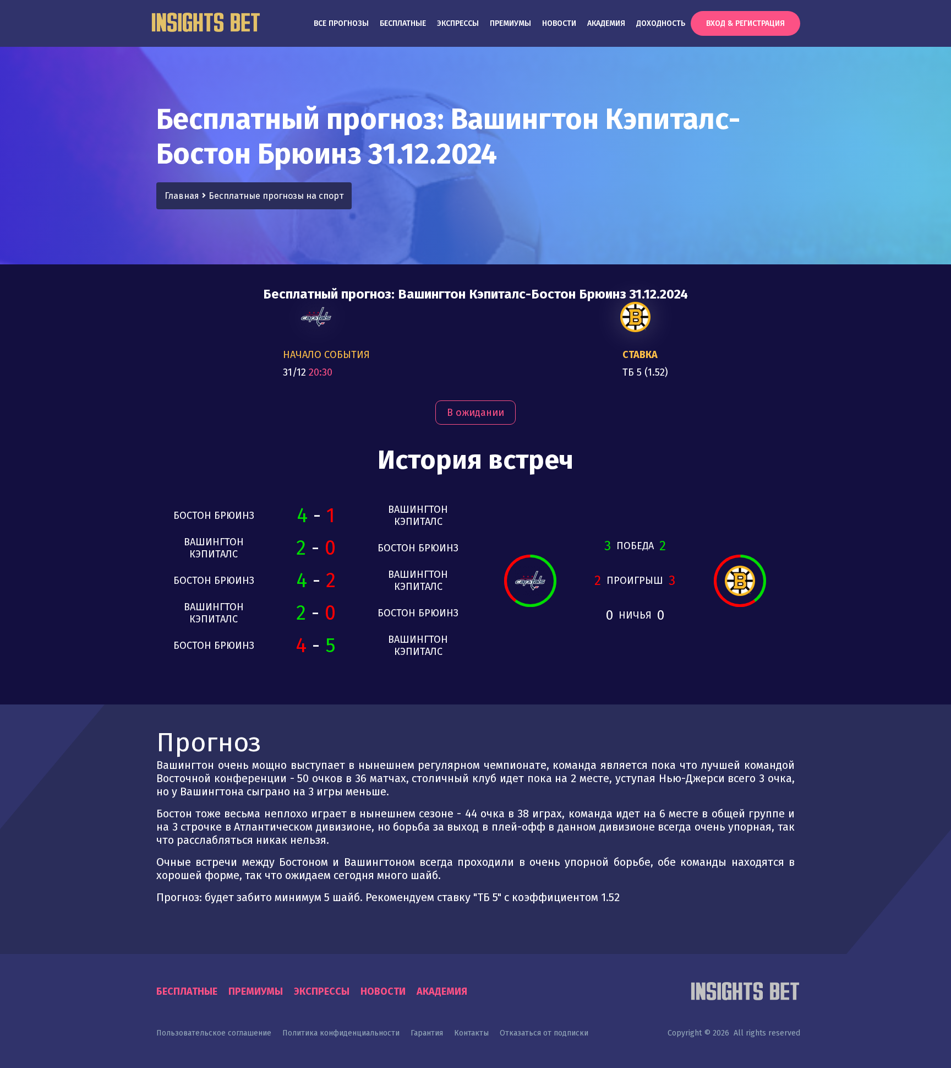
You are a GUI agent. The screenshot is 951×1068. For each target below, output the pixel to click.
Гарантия (427, 1033)
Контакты (471, 1033)
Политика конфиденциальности (341, 1033)
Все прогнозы (341, 23)
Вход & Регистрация (745, 23)
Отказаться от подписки (544, 1033)
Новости (559, 23)
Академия (606, 23)
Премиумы (510, 23)
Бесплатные (403, 23)
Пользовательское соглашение (213, 1033)
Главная (182, 196)
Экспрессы (458, 23)
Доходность (660, 23)
